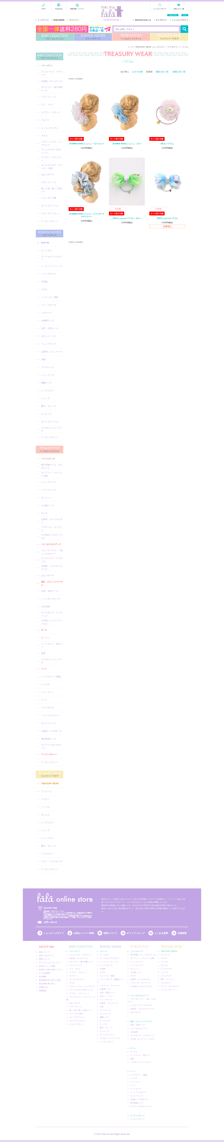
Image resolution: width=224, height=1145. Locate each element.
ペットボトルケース (50, 599)
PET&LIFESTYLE (131, 37)
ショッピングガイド (180, 20)
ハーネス (45, 684)
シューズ (45, 398)
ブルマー (45, 120)
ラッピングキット (49, 221)
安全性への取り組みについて (51, 970)
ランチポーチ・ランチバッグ (51, 614)
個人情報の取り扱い (47, 984)
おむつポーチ (47, 174)
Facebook (58, 9)
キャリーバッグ (48, 723)
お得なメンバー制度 (83, 933)
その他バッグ (47, 505)
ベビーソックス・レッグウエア (51, 143)
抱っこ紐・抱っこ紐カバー (51, 190)
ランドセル (46, 250)
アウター (45, 799)
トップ (130, 47)
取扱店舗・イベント (77, 9)
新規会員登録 (58, 20)
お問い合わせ (50, 922)
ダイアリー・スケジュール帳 (51, 474)
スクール (45, 242)
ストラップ (46, 414)
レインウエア (47, 838)
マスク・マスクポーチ (51, 861)
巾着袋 (44, 281)
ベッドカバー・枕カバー (51, 645)
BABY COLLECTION (55, 37)
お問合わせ (43, 987)
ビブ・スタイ (47, 104)
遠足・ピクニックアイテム (52, 583)
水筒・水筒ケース (49, 328)
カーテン (45, 637)
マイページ (73, 20)
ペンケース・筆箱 (49, 297)
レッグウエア (47, 390)
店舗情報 (182, 933)
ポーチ (44, 513)
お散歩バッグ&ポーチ (51, 731)
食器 (43, 653)
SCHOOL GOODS (93, 37)
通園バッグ (46, 383)
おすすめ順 (137, 71)
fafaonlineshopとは (143, 20)
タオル (44, 135)
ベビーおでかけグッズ (51, 544)
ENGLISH (173, 15)
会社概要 (42, 977)
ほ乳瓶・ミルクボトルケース (51, 567)
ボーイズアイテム (49, 205)
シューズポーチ (48, 274)
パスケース (46, 312)
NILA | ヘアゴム (167, 144)
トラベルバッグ (48, 490)
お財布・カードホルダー (51, 521)
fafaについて (44, 952)
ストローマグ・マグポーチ (51, 560)
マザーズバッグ (48, 182)
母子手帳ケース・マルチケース (51, 466)
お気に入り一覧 (178, 9)
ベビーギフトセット (50, 213)
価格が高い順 (179, 71)
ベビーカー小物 (48, 198)
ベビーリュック (48, 96)
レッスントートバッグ (51, 266)
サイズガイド (161, 20)
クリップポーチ (48, 305)
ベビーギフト (47, 65)
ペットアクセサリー (50, 715)
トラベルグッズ (48, 458)
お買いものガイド (46, 955)
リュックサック (48, 344)
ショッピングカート (160, 9)
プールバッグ (47, 367)
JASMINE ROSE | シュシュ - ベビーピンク (86, 144)
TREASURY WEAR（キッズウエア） (150, 47)
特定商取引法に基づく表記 (50, 980)
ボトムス (45, 815)
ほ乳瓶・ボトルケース (51, 81)
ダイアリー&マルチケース (51, 746)
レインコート (47, 692)
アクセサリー (47, 853)
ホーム (44, 630)
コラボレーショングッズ (51, 429)
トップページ (43, 20)
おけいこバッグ (48, 336)
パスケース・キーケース (51, 528)
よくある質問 (161, 933)
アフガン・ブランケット (51, 159)
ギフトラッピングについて (50, 962)
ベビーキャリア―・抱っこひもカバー (51, 552)
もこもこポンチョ (49, 128)
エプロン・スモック (50, 112)
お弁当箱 (45, 606)
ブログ (43, 9)
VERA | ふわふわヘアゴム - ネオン (127, 218)
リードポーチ (47, 707)
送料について (110, 933)
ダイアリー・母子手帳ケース (51, 89)
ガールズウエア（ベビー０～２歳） (51, 166)
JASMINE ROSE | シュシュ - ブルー (127, 144)
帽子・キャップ (48, 406)
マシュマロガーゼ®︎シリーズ (51, 151)
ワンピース (46, 791)
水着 (43, 359)
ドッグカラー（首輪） (51, 676)
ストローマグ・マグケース (51, 73)
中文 (185, 15)
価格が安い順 (162, 71)
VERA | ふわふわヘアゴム (167, 218)
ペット (44, 669)
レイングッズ (47, 375)
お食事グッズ (47, 320)
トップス (45, 807)
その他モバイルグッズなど (51, 536)
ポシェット (46, 497)
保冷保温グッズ (48, 739)
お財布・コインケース (51, 351)
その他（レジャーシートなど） (51, 622)
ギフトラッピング (136, 933)
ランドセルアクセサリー (51, 258)
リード (44, 700)
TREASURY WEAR (169, 37)
